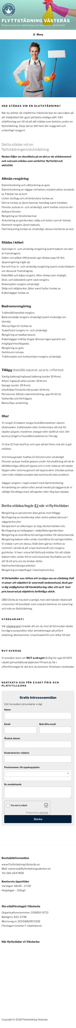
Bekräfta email (47, 724)
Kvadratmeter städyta (16, 753)
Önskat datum (12, 738)
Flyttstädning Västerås (36, 20)
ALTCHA (44, 812)
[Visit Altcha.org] (46, 806)
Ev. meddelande (13, 784)
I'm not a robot (19, 805)
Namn (7, 709)
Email (7, 724)
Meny (40, 34)
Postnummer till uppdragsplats (22, 767)
